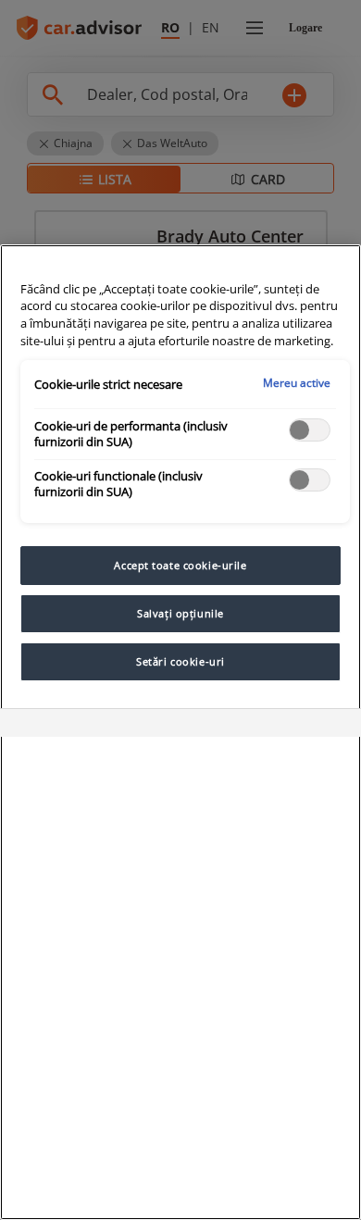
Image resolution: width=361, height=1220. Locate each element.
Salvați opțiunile (180, 613)
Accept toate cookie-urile (180, 565)
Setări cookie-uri (180, 661)
